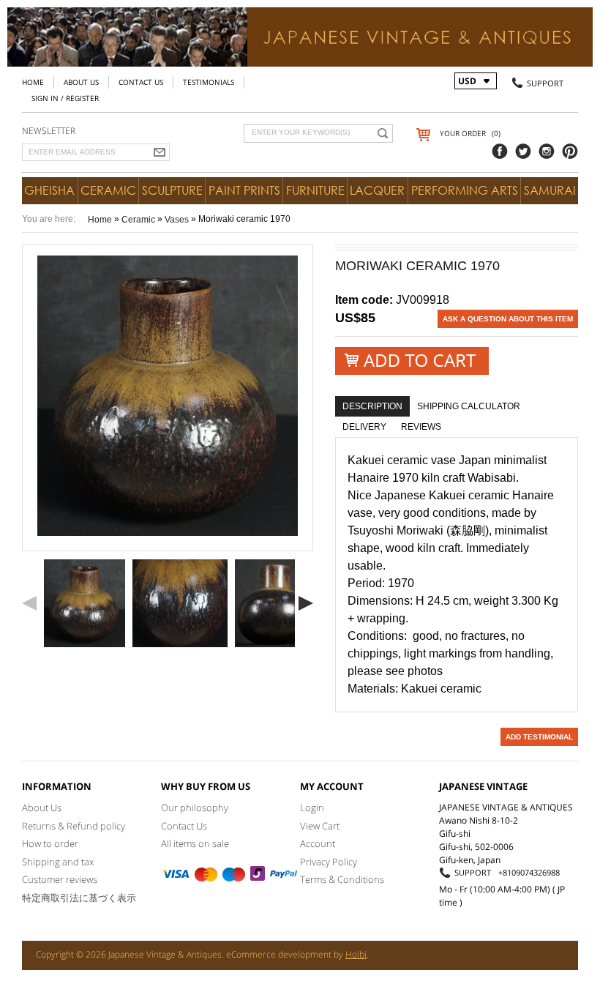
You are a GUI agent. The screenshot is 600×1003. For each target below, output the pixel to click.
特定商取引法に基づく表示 (79, 897)
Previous (29, 603)
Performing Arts (464, 190)
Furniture (315, 190)
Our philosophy (194, 807)
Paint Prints (244, 190)
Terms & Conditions (342, 879)
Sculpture (172, 190)
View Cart (320, 825)
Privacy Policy (328, 861)
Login (312, 807)
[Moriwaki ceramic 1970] (84, 603)
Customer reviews (59, 879)
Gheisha (49, 190)
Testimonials (208, 82)
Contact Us (141, 82)
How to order (50, 843)
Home (33, 82)
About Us (81, 82)
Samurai (550, 190)
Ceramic (108, 190)
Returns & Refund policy (73, 825)
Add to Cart (412, 361)
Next (306, 603)
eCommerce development (278, 954)
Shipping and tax (58, 861)
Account (317, 843)
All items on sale (195, 843)
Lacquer (377, 190)
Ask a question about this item (508, 319)
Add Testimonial (539, 737)
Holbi (356, 954)
